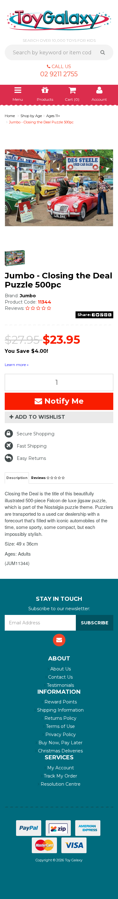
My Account (60, 777)
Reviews (39, 487)
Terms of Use (60, 736)
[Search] (105, 52)
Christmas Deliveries (60, 760)
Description (16, 487)
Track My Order (59, 785)
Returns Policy (59, 727)
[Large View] (15, 258)
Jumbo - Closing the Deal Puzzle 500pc (41, 122)
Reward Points (60, 711)
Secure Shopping (35, 443)
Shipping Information (60, 719)
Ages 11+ (53, 116)
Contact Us (60, 686)
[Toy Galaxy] (59, 20)
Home (10, 116)
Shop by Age (31, 116)
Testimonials (60, 694)
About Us (60, 678)
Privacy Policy (60, 744)
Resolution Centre (60, 793)
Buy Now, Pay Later (59, 752)
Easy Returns (31, 468)
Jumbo (28, 296)
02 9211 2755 (59, 74)
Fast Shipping (32, 455)
